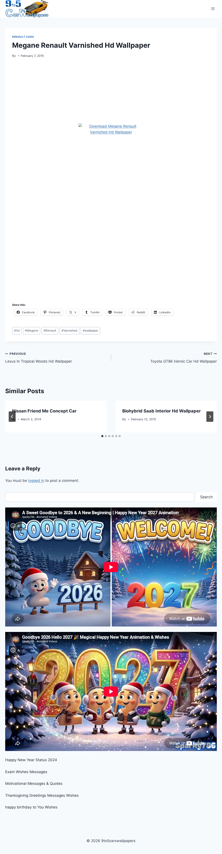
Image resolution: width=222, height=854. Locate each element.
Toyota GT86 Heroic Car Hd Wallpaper (183, 357)
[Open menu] (213, 8)
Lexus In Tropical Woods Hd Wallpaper (38, 357)
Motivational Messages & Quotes (33, 783)
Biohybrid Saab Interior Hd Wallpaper (161, 411)
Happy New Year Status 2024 (31, 760)
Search (206, 497)
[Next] (209, 416)
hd (17, 330)
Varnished (69, 330)
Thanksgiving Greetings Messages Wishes (42, 795)
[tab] (102, 436)
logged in (36, 480)
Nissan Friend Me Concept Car (44, 411)
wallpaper (90, 330)
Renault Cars (23, 36)
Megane (31, 330)
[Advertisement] (111, 92)
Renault (50, 330)
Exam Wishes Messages (26, 772)
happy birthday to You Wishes (31, 807)
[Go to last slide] (12, 416)
